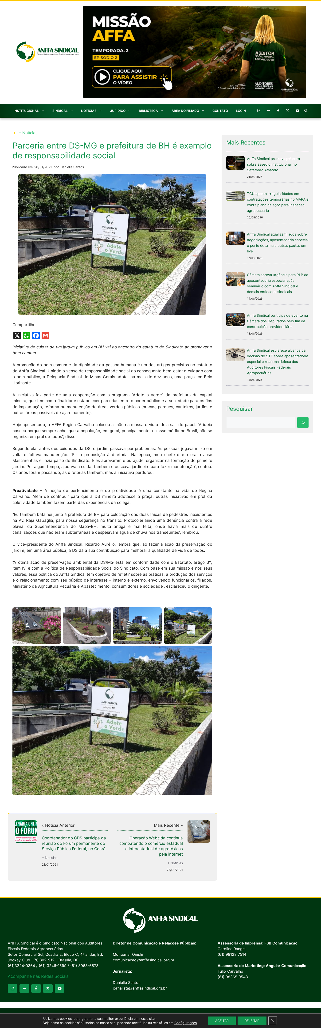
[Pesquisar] (303, 422)
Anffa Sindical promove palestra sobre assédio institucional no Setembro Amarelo (273, 164)
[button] (306, 111)
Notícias (89, 111)
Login (241, 111)
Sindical (60, 111)
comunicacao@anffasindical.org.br (143, 960)
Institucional (26, 111)
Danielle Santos (72, 167)
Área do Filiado (185, 111)
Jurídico (117, 111)
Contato (220, 111)
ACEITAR (222, 1021)
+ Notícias (28, 132)
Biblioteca (148, 111)
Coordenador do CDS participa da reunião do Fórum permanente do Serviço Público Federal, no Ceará (74, 843)
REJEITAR (252, 1021)
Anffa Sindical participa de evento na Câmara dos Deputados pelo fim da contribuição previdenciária (277, 321)
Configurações (185, 1023)
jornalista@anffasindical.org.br (140, 988)
